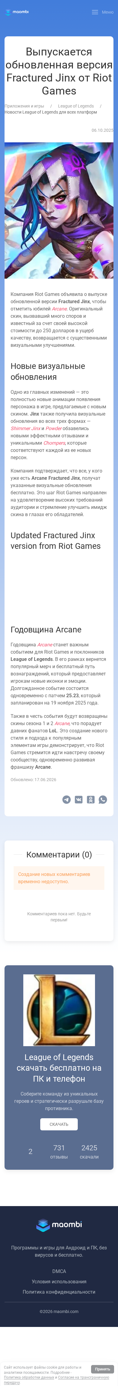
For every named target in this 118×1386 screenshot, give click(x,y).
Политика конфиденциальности (59, 1292)
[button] (103, 12)
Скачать (59, 1124)
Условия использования (59, 1282)
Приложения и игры (24, 106)
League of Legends (76, 106)
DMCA (59, 1271)
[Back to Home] (16, 12)
